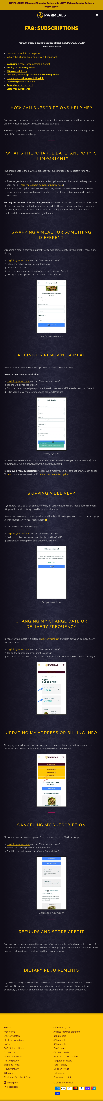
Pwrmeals (67, 1082)
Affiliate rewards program (67, 1031)
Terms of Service (12, 1056)
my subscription (21, 81)
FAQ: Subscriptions (13, 1048)
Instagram (12, 1082)
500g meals (60, 1044)
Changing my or (33, 74)
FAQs (7, 1044)
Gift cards (9, 1073)
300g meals (60, 1036)
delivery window (50, 639)
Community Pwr (62, 1027)
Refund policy (11, 1060)
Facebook (12, 1086)
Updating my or (25, 78)
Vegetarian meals (63, 1060)
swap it (10, 474)
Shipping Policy (12, 1064)
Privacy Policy (11, 1069)
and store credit (20, 85)
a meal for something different (28, 64)
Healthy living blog (14, 1040)
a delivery (17, 71)
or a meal (21, 67)
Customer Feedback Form (17, 1077)
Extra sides (59, 1073)
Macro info (9, 1031)
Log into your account (18, 260)
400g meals (60, 1040)
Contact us (9, 1052)
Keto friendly (60, 1064)
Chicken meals (61, 1052)
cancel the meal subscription (54, 474)
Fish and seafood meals (66, 1056)
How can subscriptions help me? (24, 53)
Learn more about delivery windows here (41, 185)
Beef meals (59, 1048)
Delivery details (12, 1036)
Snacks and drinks (63, 1077)
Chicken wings (61, 1069)
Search (7, 1027)
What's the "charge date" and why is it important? (32, 57)
